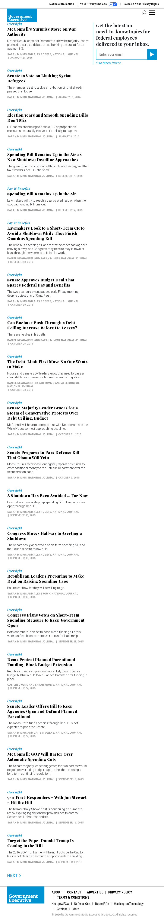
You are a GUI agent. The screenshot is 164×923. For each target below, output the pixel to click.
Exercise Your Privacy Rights (141, 4)
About (57, 892)
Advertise (95, 892)
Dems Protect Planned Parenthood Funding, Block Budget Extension (41, 662)
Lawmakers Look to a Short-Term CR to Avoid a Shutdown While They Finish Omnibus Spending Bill (46, 233)
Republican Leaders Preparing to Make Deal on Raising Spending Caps (45, 579)
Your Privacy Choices (93, 4)
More (76, 909)
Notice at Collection (61, 4)
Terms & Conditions (73, 897)
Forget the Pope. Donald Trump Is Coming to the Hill (40, 843)
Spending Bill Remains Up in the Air (41, 193)
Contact (74, 892)
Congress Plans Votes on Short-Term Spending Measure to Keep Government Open (46, 620)
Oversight (14, 23)
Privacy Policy (120, 892)
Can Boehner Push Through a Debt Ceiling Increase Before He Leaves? (42, 325)
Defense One (82, 904)
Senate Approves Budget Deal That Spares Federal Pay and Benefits (40, 282)
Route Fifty (102, 904)
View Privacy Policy (107, 62)
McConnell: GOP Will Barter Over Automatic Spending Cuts (40, 757)
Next (13, 875)
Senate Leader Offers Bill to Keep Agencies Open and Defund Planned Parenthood (42, 711)
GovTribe (62, 909)
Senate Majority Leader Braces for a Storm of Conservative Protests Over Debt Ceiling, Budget (43, 413)
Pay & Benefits (18, 188)
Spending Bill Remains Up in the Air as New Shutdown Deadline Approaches (44, 157)
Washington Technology (129, 904)
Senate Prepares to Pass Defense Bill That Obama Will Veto (43, 455)
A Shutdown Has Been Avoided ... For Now (47, 495)
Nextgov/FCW (60, 904)
